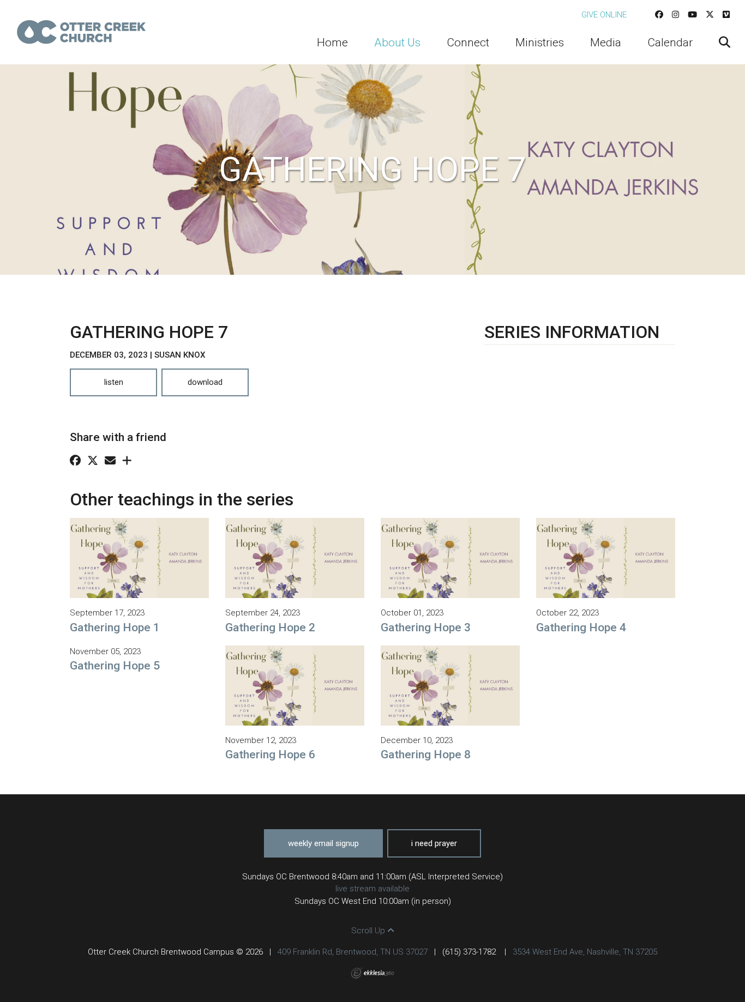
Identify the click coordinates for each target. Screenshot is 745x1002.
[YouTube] (692, 15)
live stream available (372, 889)
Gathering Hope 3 (426, 627)
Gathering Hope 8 (426, 754)
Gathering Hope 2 (270, 627)
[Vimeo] (726, 15)
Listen (113, 382)
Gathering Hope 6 (270, 754)
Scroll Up (369, 930)
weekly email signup (323, 843)
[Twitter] (710, 15)
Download (205, 382)
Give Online (604, 15)
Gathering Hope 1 (115, 627)
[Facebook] (659, 15)
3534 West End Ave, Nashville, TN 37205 (585, 952)
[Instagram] (675, 15)
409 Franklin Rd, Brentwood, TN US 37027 (353, 952)
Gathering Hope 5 (115, 665)
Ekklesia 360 (372, 973)
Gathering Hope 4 (581, 627)
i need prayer (434, 843)
